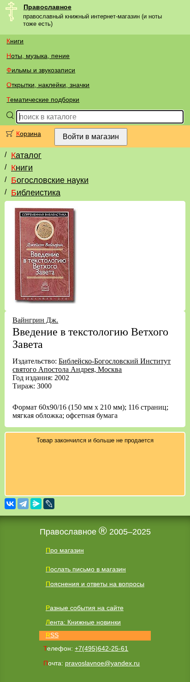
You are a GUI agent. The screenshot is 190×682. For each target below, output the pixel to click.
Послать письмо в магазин (86, 569)
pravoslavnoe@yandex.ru (102, 663)
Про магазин (65, 550)
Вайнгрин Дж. (35, 320)
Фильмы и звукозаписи (40, 70)
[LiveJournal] (48, 503)
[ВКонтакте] (10, 503)
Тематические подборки (42, 99)
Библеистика (35, 192)
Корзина (28, 133)
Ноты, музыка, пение (38, 55)
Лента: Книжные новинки (83, 622)
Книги (15, 41)
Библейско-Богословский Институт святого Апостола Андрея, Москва (91, 365)
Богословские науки (50, 180)
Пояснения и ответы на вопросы (95, 584)
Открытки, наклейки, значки (47, 84)
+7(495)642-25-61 (101, 648)
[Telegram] (23, 503)
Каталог (26, 155)
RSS (52, 635)
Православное (47, 7)
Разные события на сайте (85, 607)
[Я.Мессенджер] (36, 503)
